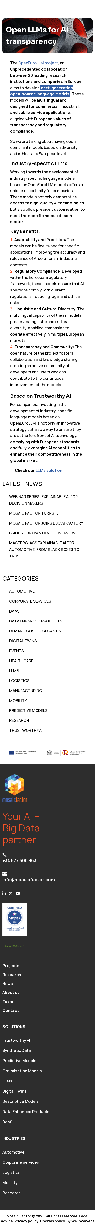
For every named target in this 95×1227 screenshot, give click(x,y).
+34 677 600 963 (19, 860)
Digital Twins (23, 641)
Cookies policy (52, 1221)
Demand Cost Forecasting (36, 631)
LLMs (14, 670)
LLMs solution (49, 470)
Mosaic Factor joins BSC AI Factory (46, 523)
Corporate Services (30, 601)
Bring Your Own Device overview (42, 533)
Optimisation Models (22, 1071)
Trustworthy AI (26, 730)
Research (19, 720)
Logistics (19, 680)
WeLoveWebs (82, 1221)
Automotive (22, 591)
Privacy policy (26, 1221)
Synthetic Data (16, 1050)
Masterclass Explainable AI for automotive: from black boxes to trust (44, 549)
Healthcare (21, 660)
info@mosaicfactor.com (28, 879)
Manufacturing (25, 690)
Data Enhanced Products (35, 621)
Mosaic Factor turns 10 (34, 513)
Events (16, 651)
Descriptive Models (20, 1101)
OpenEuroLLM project (38, 62)
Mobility (18, 700)
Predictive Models (28, 710)
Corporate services (20, 1162)
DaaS (14, 611)
